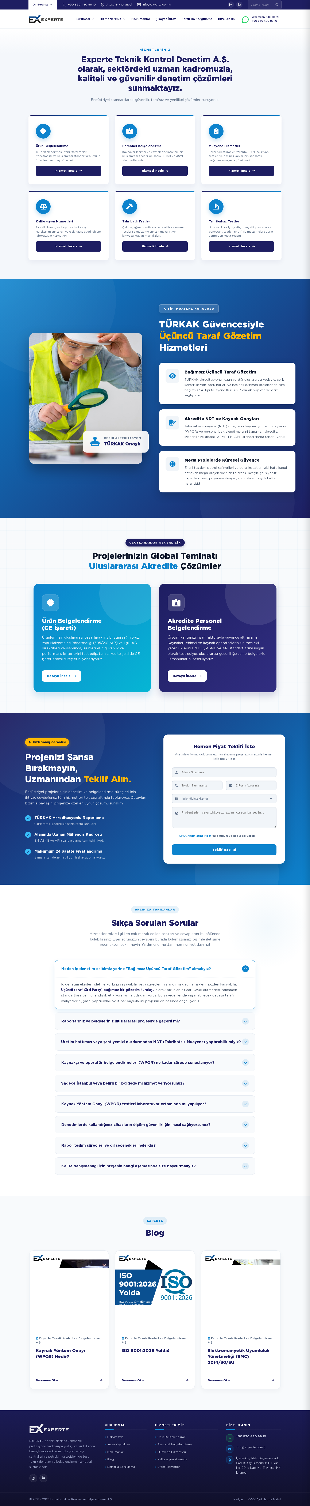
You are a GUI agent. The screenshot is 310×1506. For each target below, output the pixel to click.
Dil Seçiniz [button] (40, 4)
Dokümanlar (115, 1452)
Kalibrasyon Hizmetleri (173, 1459)
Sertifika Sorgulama (121, 1466)
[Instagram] (231, 4)
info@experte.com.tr (157, 4)
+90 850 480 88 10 (82, 4)
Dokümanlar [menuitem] (140, 19)
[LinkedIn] (239, 4)
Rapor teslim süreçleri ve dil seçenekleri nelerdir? (108, 1145)
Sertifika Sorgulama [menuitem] (197, 19)
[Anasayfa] (46, 19)
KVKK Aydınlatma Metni (195, 835)
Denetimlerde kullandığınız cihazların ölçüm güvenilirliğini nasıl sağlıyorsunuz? (135, 1124)
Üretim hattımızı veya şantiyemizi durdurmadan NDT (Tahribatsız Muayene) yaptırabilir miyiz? (151, 1042)
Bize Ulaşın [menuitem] (226, 19)
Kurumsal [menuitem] (83, 19)
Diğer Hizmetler (169, 1466)
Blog (110, 1459)
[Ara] (277, 4)
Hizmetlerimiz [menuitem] (110, 19)
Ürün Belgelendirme (172, 1437)
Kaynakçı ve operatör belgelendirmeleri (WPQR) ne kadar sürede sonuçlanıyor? (137, 1062)
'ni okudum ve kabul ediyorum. (217, 835)
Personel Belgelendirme (175, 1444)
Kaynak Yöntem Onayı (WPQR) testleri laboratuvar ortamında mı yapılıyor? (133, 1104)
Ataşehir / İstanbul (119, 4)
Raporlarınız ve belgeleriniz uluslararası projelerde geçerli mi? (120, 1021)
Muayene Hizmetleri (172, 1452)
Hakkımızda (115, 1437)
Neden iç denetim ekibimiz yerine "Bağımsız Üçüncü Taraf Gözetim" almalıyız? (136, 968)
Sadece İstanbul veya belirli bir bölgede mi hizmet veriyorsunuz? (123, 1083)
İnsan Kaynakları (118, 1444)
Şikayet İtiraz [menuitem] (166, 19)
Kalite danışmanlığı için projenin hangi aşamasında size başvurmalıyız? (128, 1166)
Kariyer (238, 1499)
